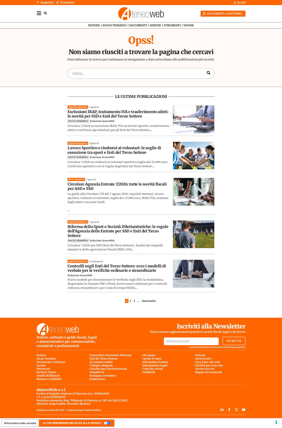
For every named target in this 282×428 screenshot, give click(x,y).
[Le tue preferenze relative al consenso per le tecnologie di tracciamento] (276, 422)
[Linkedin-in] (222, 409)
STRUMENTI (172, 25)
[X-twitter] (236, 409)
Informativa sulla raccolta (20, 423)
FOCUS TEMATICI (115, 25)
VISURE (189, 25)
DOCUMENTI (138, 25)
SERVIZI (155, 25)
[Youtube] (243, 409)
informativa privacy (235, 347)
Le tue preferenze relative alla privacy (72, 423)
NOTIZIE (94, 25)
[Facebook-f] (229, 409)
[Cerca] (208, 73)
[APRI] (39, 13)
